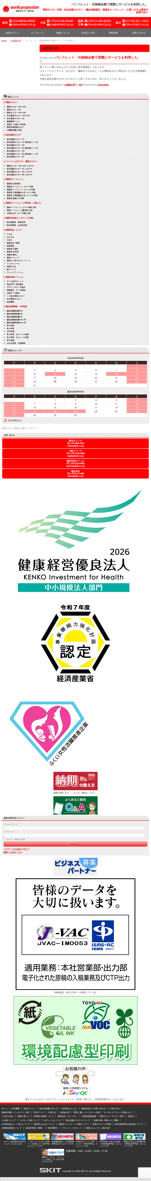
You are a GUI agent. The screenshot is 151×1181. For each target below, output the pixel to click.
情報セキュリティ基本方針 (98, 1127)
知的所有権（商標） (35, 1127)
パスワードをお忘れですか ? (17, 849)
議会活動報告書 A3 (15, 317)
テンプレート (37, 32)
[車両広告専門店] (134, 1139)
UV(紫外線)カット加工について (15, 1123)
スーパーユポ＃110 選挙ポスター (21, 161)
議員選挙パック (13, 121)
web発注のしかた (69, 1108)
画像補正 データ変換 (16, 290)
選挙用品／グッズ (14, 229)
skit (81, 84)
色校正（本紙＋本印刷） (17, 124)
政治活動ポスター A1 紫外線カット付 (22, 142)
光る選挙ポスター (14, 299)
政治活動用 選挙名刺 (16, 222)
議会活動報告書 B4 (15, 314)
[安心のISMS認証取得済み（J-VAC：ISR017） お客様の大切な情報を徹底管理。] (75, 989)
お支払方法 (114, 1108)
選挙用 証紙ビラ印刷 (15, 198)
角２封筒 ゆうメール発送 (18, 337)
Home (4, 40)
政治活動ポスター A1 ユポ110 (19, 169)
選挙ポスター (12, 102)
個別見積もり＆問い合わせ (93, 1108)
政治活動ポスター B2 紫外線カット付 (22, 154)
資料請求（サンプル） (68, 1116)
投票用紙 (10, 246)
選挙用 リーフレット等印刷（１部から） (24, 202)
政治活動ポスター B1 (15, 157)
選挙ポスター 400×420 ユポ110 (20, 166)
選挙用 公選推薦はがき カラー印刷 (21, 192)
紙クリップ (11, 269)
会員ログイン (12, 32)
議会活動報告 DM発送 (16, 306)
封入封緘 (10, 340)
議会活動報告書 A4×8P (16, 323)
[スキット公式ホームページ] (15, 1139)
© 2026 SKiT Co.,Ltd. (83, 1170)
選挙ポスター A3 (14, 110)
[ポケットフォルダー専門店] (39, 1139)
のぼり (9, 240)
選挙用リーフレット (15, 179)
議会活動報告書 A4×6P (16, 320)
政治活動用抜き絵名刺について (129, 1123)
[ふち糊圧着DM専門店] (63, 1139)
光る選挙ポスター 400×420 (18, 116)
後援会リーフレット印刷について (74, 1123)
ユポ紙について (8, 1120)
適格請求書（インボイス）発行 (15, 1112)
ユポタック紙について (30, 1120)
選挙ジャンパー (13, 258)
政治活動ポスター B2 (15, 151)
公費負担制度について (11, 1127)
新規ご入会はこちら (13, 852)
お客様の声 (16, 40)
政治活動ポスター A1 (15, 139)
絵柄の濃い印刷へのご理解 (106, 1120)
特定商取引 (53, 1127)
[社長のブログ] (53, 1154)
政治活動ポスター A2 (15, 145)
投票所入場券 (12, 249)
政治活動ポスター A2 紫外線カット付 (22, 148)
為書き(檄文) (12, 255)
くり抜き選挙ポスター (16, 296)
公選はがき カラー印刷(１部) (19, 213)
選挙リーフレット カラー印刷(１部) (21, 207)
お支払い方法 (88, 32)
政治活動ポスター (14, 134)
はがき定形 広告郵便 (16, 343)
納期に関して (23, 1116)
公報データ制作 (13, 293)
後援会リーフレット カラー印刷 (20, 187)
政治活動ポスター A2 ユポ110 (19, 172)
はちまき (10, 237)
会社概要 (15, 1108)
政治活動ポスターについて (78, 1120)
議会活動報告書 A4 (15, 311)
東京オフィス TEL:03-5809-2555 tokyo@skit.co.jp (75, 443)
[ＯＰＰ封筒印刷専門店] (110, 1139)
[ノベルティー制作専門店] (87, 1139)
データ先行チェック (15, 281)
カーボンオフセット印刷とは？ (118, 1112)
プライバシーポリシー (72, 1127)
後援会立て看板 (13, 243)
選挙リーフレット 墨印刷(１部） (20, 210)
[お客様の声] (75, 1083)
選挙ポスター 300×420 (16, 113)
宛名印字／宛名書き (15, 284)
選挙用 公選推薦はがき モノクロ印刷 (22, 195)
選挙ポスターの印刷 (102, 1123)
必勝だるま (11, 266)
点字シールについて (53, 1120)
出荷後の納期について (44, 1116)
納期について (63, 32)
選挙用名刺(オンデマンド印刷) (20, 217)
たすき (9, 234)
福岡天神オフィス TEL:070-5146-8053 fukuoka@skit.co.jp (75, 463)
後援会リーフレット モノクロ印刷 (21, 190)
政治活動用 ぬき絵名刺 (17, 225)
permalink (103, 84)
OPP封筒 (11, 331)
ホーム (4, 1108)
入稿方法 (52, 1112)
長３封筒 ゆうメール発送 (18, 334)
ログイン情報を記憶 (15, 839)
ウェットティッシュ (15, 272)
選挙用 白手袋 (12, 252)
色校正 (131, 1116)
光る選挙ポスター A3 (15, 118)
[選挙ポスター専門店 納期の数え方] (75, 789)
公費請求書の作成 (14, 130)
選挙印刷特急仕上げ (15, 127)
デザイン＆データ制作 (17, 287)
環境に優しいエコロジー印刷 (87, 1112)
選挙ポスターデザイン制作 (112, 1116)
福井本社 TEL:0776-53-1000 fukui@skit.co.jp (75, 474)
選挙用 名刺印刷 (13, 184)
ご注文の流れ (7, 1116)
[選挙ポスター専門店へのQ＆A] (75, 813)
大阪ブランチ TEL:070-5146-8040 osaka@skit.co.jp (75, 453)
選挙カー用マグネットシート (19, 261)
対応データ (39, 1112)
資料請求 (113, 32)
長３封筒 (10, 326)
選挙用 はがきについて (44, 1123)
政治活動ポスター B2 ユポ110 (19, 175)
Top (142, 1172)
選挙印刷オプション (15, 277)
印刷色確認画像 (89, 1116)
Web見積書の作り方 (48, 1108)
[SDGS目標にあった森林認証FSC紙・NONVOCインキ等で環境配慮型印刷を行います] (75, 1064)
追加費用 (10, 302)
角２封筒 (10, 328)
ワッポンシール (13, 263)
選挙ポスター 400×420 (16, 107)
